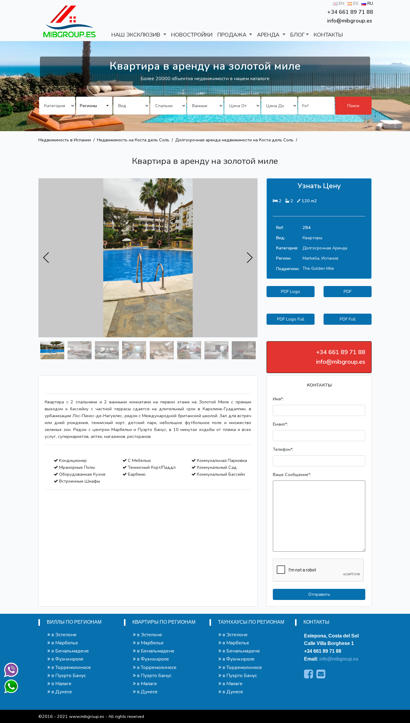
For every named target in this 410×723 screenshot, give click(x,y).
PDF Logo (290, 291)
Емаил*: (280, 424)
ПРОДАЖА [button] (232, 34)
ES (355, 3)
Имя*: (278, 399)
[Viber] (10, 668)
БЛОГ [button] (297, 34)
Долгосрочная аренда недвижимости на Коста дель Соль (234, 140)
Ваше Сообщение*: (292, 474)
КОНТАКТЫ (328, 34)
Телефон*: (283, 449)
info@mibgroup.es (338, 658)
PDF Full (348, 319)
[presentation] (46, 258)
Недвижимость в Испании (64, 140)
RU (369, 3)
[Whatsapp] (8, 683)
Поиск (353, 106)
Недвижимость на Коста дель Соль (133, 140)
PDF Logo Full (290, 319)
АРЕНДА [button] (269, 34)
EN (341, 3)
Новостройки (192, 34)
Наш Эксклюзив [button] (136, 34)
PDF (347, 291)
